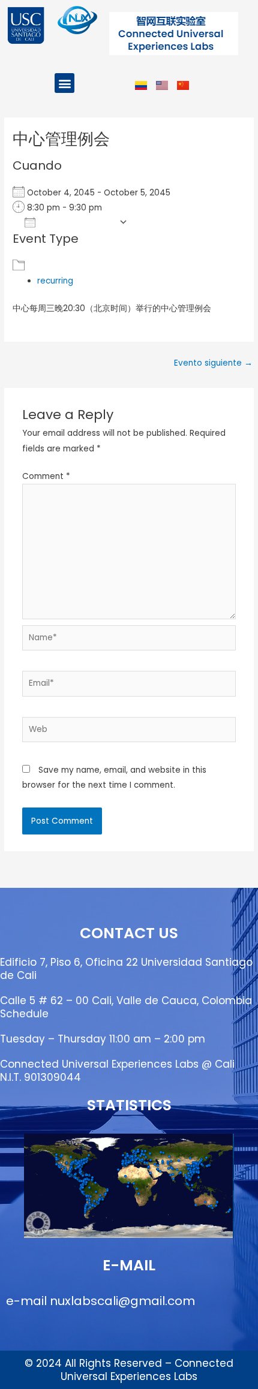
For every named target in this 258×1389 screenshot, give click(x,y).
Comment (46, 476)
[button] (64, 83)
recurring (55, 281)
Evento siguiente (213, 363)
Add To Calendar (77, 222)
